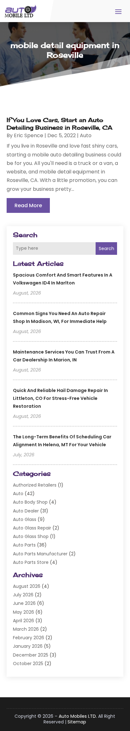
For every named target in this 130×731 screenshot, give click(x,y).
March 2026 (26, 629)
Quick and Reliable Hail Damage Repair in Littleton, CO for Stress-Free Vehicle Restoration (60, 398)
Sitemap (77, 722)
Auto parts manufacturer (40, 554)
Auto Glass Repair (32, 528)
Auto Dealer (26, 511)
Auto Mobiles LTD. (78, 716)
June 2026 (24, 603)
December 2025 (30, 655)
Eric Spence (28, 135)
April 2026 (23, 620)
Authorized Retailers (34, 485)
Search (106, 248)
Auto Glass (24, 519)
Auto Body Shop (30, 502)
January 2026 (28, 646)
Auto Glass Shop (31, 536)
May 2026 (23, 612)
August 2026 (26, 586)
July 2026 (23, 595)
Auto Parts (24, 545)
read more (28, 205)
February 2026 (28, 638)
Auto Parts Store (31, 562)
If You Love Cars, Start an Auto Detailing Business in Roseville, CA (59, 123)
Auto (18, 493)
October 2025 (28, 663)
